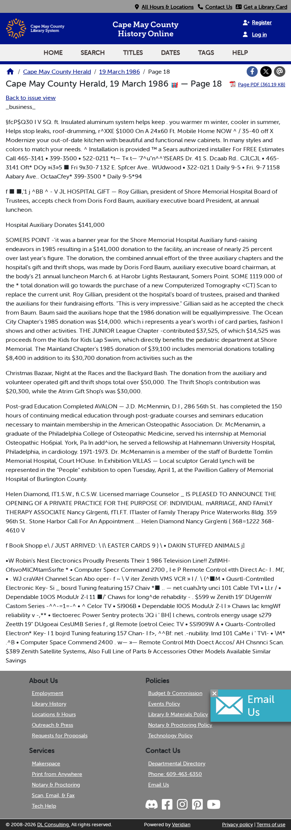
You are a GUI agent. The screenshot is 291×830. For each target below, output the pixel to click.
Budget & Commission (175, 693)
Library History (49, 703)
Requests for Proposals (60, 735)
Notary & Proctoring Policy (180, 724)
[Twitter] (266, 71)
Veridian (181, 824)
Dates (170, 52)
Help (240, 52)
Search (93, 52)
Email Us (158, 784)
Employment (47, 693)
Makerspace (46, 763)
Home (53, 52)
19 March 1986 (119, 71)
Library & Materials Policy (178, 714)
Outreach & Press (52, 724)
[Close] (214, 693)
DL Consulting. (53, 824)
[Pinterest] (197, 805)
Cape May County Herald (57, 71)
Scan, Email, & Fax (53, 795)
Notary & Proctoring (56, 784)
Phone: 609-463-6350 (175, 774)
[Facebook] (252, 71)
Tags (206, 52)
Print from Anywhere (57, 774)
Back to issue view (31, 97)
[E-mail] (279, 71)
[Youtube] (213, 805)
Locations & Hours (54, 714)
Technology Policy (170, 735)
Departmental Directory (176, 763)
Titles (133, 52)
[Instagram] (181, 805)
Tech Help (44, 805)
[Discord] (152, 805)
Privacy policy (237, 824)
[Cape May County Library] (10, 74)
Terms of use (271, 824)
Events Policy (164, 703)
